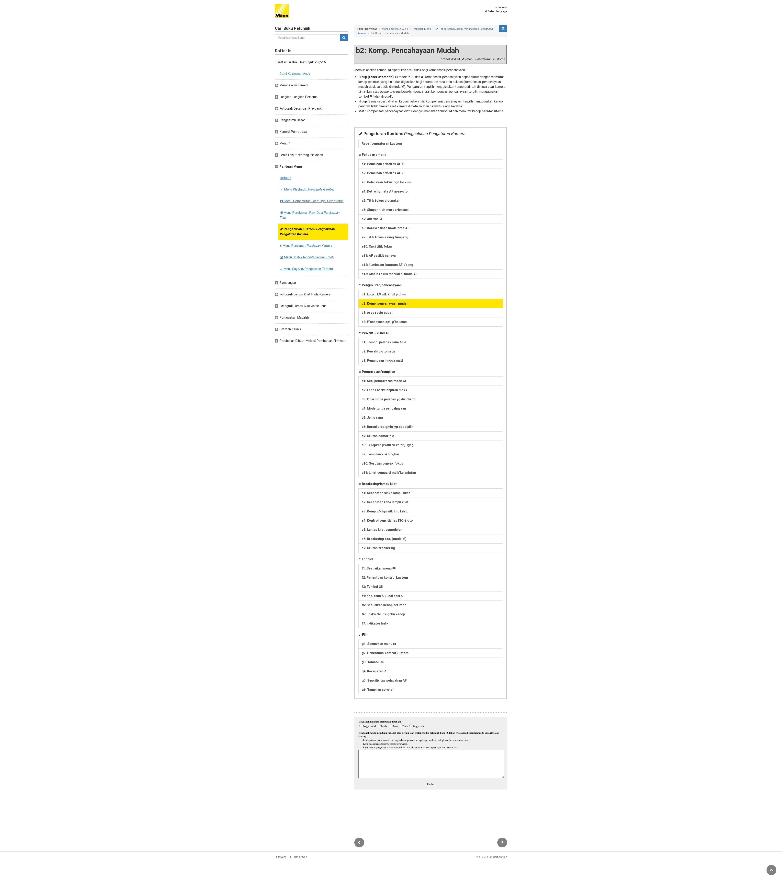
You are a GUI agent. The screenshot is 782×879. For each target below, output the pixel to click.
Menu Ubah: (307, 257)
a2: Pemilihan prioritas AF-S (383, 173)
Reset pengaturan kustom (382, 143)
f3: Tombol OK (372, 587)
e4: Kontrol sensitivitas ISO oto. (388, 520)
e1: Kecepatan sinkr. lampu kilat (386, 493)
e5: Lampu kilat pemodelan (382, 530)
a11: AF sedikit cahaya (379, 256)
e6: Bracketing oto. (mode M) (384, 539)
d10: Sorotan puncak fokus (382, 463)
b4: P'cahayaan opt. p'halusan (384, 322)
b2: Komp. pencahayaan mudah (385, 303)
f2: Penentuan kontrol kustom (385, 577)
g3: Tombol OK (373, 662)
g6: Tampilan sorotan (378, 690)
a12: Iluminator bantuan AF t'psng (387, 265)
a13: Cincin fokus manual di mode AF (389, 274)
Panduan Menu (422, 28)
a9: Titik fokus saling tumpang (385, 237)
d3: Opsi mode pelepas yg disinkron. (389, 399)
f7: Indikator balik (375, 623)
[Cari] (344, 37)
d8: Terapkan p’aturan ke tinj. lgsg (388, 445)
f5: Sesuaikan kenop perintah (384, 605)
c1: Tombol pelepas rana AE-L (384, 342)
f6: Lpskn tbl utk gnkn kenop (383, 614)
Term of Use (299, 856)
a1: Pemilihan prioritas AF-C (383, 164)
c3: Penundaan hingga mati (382, 360)
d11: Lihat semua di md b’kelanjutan (389, 473)
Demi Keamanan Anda (294, 74)
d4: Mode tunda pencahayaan (384, 408)
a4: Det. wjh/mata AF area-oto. (385, 191)
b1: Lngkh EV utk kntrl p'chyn (384, 294)
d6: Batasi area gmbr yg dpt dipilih (387, 427)
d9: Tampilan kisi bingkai (380, 454)
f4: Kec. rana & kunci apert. (382, 596)
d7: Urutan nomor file (378, 436)
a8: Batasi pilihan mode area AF (385, 228)
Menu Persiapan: (306, 246)
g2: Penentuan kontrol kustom (385, 653)
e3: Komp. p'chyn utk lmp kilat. (385, 511)
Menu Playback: (307, 189)
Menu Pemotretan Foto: (312, 201)
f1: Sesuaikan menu (379, 568)
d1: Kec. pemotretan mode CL (384, 381)
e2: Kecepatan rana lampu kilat (385, 502)
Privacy (282, 856)
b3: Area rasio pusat (377, 313)
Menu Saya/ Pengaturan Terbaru (306, 269)
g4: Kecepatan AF (375, 671)
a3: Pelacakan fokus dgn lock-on (387, 182)
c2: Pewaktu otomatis (378, 351)
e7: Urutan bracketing (378, 548)
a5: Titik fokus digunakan (381, 201)
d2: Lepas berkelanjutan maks (384, 390)
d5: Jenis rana (372, 418)
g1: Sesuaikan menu (379, 644)
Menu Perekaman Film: (310, 215)
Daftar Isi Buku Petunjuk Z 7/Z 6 (301, 62)
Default (285, 178)
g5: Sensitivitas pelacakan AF (384, 680)
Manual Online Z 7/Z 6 (395, 28)
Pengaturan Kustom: (307, 231)
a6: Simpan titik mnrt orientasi (385, 210)
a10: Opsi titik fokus (377, 246)
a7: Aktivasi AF (373, 219)
